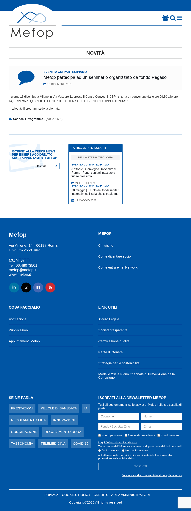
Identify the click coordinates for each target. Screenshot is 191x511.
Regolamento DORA (63, 432)
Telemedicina (53, 443)
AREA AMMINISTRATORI (130, 495)
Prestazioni (22, 408)
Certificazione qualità (113, 341)
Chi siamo (105, 245)
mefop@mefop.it (22, 270)
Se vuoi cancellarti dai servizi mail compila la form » (152, 475)
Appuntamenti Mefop (24, 341)
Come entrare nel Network (117, 267)
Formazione (17, 319)
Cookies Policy (76, 495)
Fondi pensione (112, 435)
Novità (95, 53)
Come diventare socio (114, 256)
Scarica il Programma (37, 119)
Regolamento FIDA (28, 420)
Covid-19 (80, 443)
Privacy (51, 495)
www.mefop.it (20, 274)
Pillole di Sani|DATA (59, 408)
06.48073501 (26, 265)
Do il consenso (110, 450)
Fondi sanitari (170, 435)
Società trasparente (112, 330)
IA (85, 408)
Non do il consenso (136, 450)
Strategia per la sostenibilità (119, 363)
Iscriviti (41, 165)
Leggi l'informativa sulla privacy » (117, 442)
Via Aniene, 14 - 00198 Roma (33, 245)
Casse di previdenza (141, 435)
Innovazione (64, 420)
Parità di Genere (110, 352)
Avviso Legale (108, 319)
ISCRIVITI (140, 466)
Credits (100, 495)
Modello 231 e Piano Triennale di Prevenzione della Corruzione (136, 376)
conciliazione (24, 432)
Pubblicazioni (19, 330)
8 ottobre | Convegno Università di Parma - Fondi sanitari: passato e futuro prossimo (93, 173)
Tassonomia (22, 443)
